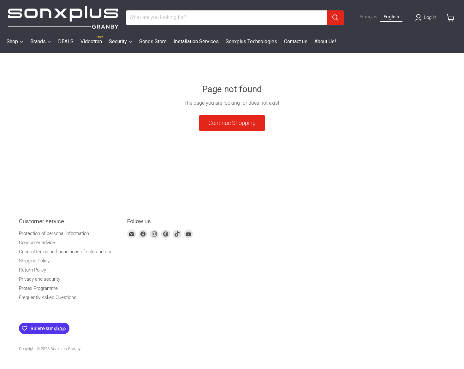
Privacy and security (39, 279)
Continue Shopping (232, 123)
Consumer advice (37, 242)
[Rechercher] (335, 17)
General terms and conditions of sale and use (65, 252)
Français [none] (368, 17)
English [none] (391, 17)
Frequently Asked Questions (47, 297)
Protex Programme (38, 288)
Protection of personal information (54, 233)
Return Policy (32, 270)
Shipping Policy (34, 261)
